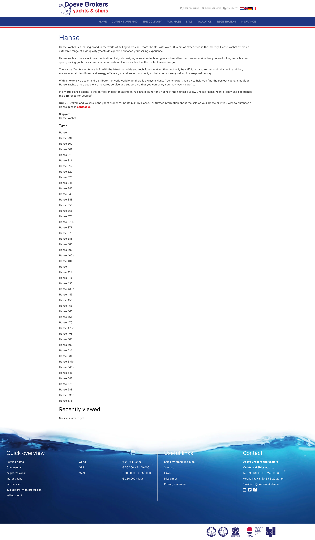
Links (167, 473)
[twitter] (250, 490)
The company (152, 21)
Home (103, 21)
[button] (291, 529)
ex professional (16, 473)
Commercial (14, 467)
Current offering (125, 21)
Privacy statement (175, 484)
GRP (81, 467)
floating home (15, 461)
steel (82, 473)
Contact (232, 8)
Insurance (248, 21)
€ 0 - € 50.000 (131, 461)
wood (82, 461)
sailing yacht (14, 495)
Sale (189, 21)
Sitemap (169, 467)
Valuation (204, 21)
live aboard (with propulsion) (24, 489)
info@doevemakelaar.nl (264, 484)
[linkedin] (245, 490)
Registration (226, 21)
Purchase (174, 21)
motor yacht (14, 478)
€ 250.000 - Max (133, 478)
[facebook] (255, 490)
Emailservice (213, 8)
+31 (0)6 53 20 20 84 (270, 478)
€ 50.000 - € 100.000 (135, 467)
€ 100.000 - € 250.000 (136, 473)
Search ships (191, 8)
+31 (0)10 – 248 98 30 (266, 473)
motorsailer (14, 484)
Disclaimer (170, 478)
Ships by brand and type (179, 461)
